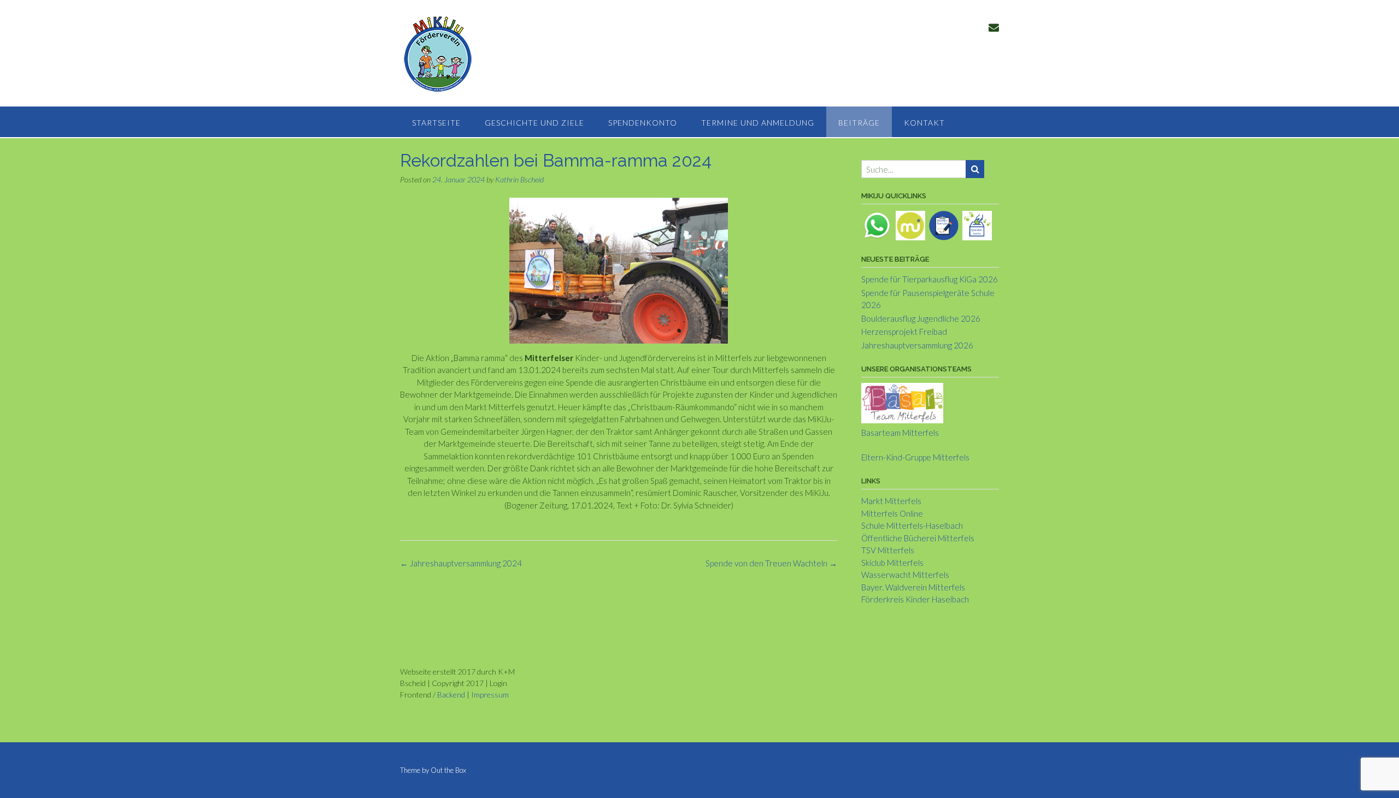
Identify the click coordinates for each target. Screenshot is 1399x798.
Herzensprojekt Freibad (904, 331)
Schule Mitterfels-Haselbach (912, 525)
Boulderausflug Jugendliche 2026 (920, 318)
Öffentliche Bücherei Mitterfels (917, 538)
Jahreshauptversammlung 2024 (461, 563)
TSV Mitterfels (887, 550)
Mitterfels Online (892, 513)
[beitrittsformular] (944, 224)
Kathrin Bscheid (519, 179)
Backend (451, 694)
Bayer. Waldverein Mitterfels (913, 587)
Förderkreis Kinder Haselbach (915, 599)
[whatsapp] (877, 224)
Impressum (490, 694)
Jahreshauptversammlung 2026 (917, 345)
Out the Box (448, 770)
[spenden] (977, 224)
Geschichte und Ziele (534, 122)
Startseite (436, 122)
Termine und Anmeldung (757, 122)
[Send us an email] (994, 27)
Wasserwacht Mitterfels (905, 575)
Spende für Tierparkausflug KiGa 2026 (929, 279)
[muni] (910, 224)
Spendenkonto (642, 122)
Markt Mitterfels (891, 501)
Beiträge (859, 122)
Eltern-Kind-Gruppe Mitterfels (915, 457)
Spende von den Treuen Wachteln (771, 563)
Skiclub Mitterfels (892, 563)
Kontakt (924, 122)
